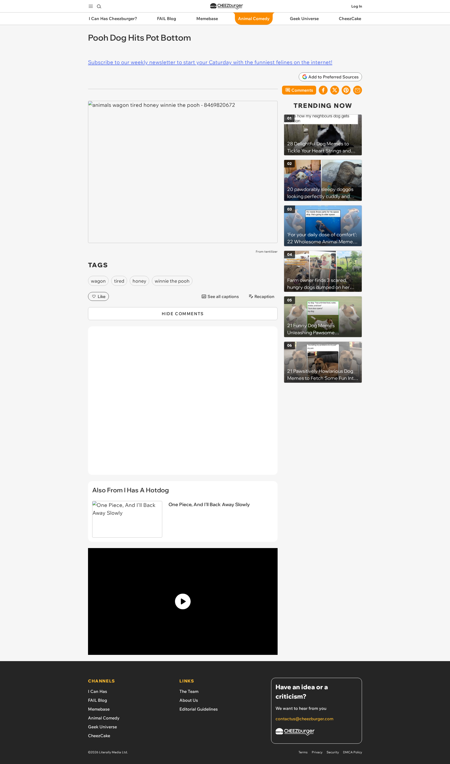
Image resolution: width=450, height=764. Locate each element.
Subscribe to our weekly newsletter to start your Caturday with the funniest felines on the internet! (210, 62)
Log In (356, 6)
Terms (303, 752)
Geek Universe (102, 726)
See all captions (223, 296)
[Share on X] (334, 90)
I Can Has (97, 691)
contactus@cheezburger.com (304, 718)
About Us (188, 700)
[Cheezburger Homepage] (226, 6)
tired (119, 281)
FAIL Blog (97, 700)
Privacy (317, 752)
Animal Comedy (104, 717)
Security (333, 752)
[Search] (99, 6)
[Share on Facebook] (323, 90)
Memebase (99, 709)
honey (139, 281)
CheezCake (99, 735)
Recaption (264, 296)
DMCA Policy (352, 752)
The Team (188, 691)
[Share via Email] (357, 90)
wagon (98, 281)
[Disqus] (182, 403)
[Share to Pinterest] (346, 90)
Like (101, 296)
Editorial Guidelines (198, 709)
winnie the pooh (172, 281)
